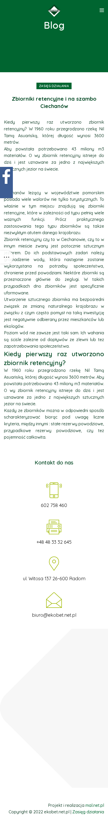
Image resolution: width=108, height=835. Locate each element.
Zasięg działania (54, 86)
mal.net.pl (94, 805)
